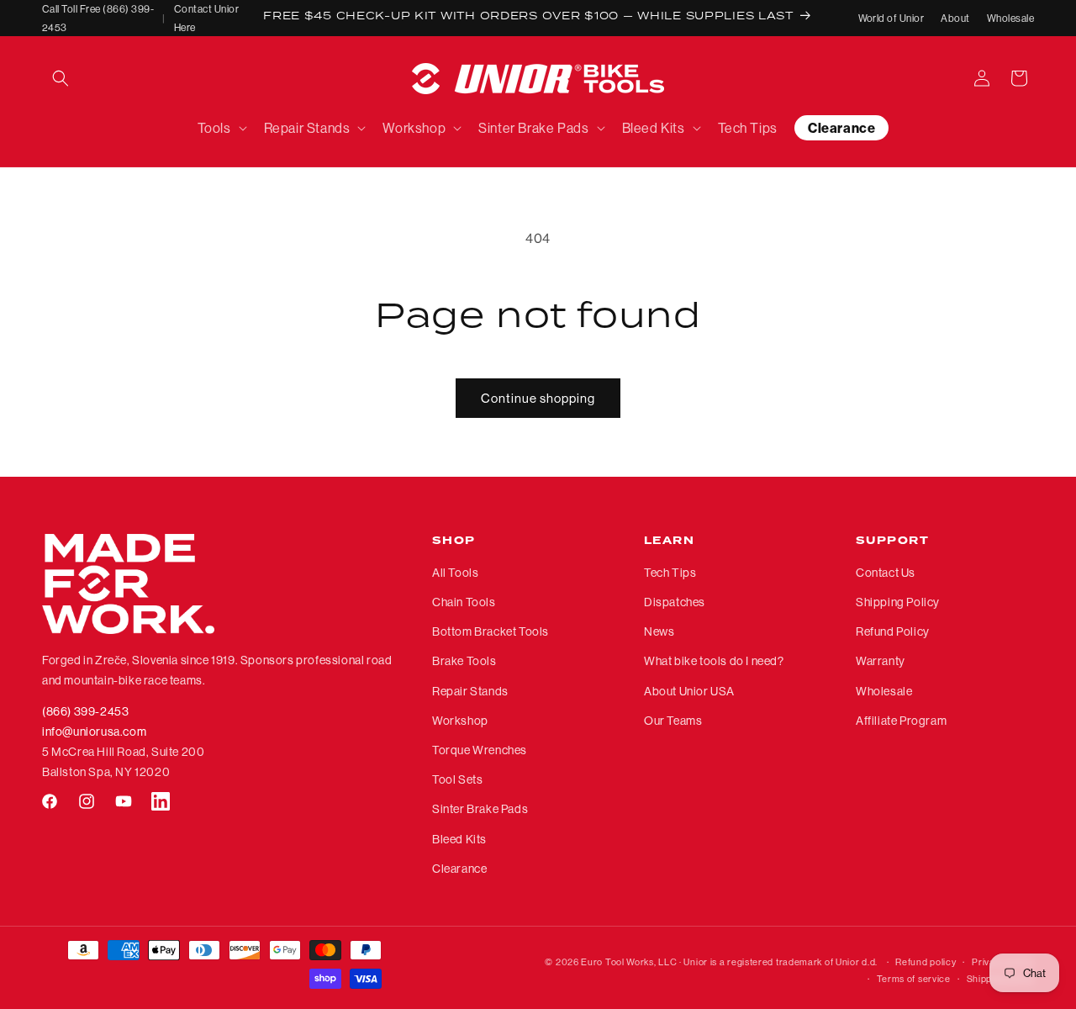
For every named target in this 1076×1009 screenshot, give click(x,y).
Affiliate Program (901, 720)
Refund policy (925, 962)
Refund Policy (893, 631)
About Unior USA (689, 691)
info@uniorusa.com (94, 731)
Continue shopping (538, 398)
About (955, 18)
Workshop (460, 720)
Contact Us (885, 572)
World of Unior (891, 18)
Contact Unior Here (206, 18)
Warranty (880, 661)
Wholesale (1010, 18)
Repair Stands (470, 691)
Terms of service (914, 979)
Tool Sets (457, 779)
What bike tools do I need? (714, 661)
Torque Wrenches (479, 750)
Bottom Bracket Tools (490, 631)
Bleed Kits (459, 839)
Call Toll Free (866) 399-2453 (98, 18)
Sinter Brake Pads (480, 808)
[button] (60, 78)
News (659, 631)
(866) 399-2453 (85, 711)
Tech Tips (670, 572)
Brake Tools (464, 661)
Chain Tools (464, 602)
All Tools (455, 572)
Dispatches (674, 602)
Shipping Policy (898, 602)
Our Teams (673, 720)
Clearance (459, 868)
